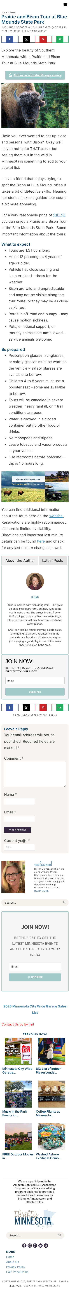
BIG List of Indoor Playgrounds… (48, 1070)
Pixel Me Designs (49, 1285)
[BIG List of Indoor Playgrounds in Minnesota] (52, 1052)
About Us (12, 1262)
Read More (41, 890)
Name (10, 794)
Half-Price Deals (17, 1272)
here (41, 541)
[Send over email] (60, 39)
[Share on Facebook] (9, 39)
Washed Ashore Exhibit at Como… (48, 1156)
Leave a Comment (35, 31)
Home (4, 12)
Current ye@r (17, 840)
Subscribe (35, 691)
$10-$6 (59, 215)
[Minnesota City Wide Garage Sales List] (18, 1052)
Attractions (39, 715)
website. (56, 516)
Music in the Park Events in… (14, 1113)
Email (10, 812)
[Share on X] (26, 39)
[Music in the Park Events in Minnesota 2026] (18, 1095)
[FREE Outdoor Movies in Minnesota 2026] (18, 1137)
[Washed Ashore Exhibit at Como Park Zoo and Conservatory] (52, 1137)
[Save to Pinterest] (43, 39)
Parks (53, 715)
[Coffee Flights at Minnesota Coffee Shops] (52, 1095)
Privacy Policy (15, 1267)
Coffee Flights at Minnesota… (48, 1113)
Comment (14, 758)
